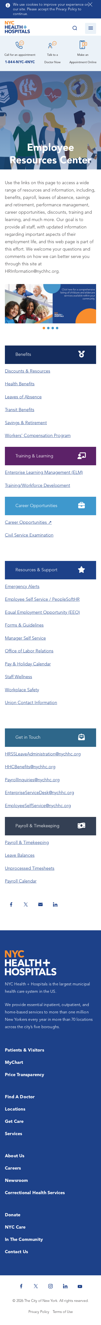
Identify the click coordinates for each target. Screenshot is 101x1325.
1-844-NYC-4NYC (20, 62)
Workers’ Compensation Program (38, 436)
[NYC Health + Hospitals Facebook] (21, 1286)
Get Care (14, 1121)
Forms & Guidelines (24, 625)
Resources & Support (36, 570)
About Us (15, 1156)
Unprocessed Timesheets (29, 868)
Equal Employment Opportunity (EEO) (42, 612)
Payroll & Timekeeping (27, 843)
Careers (13, 1168)
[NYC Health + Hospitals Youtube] (80, 1286)
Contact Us (16, 1252)
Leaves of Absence (23, 397)
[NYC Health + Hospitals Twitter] (36, 1286)
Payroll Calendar (21, 881)
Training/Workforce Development (37, 485)
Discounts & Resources (27, 371)
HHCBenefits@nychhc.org (30, 767)
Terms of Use (63, 1312)
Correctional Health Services (35, 1193)
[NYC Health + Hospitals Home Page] (17, 28)
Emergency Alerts (22, 587)
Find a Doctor (20, 1097)
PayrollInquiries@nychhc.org (32, 780)
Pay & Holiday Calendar (28, 664)
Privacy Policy (38, 1312)
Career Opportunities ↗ (28, 522)
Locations (15, 1109)
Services (13, 1134)
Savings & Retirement (26, 423)
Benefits (23, 354)
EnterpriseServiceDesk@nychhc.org (39, 793)
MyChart (14, 1062)
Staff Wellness (18, 677)
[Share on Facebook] (11, 904)
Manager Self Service (25, 638)
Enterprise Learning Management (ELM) (44, 472)
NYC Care (15, 1227)
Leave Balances (20, 855)
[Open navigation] (90, 28)
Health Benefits (20, 384)
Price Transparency (24, 1075)
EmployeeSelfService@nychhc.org (38, 806)
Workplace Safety (22, 690)
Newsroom (16, 1180)
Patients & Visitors (24, 1050)
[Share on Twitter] (26, 904)
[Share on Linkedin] (55, 904)
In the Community (24, 1239)
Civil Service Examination (29, 535)
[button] (50, 303)
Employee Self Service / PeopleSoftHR (42, 599)
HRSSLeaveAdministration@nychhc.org (43, 754)
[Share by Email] (40, 904)
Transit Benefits (19, 410)
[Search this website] (74, 28)
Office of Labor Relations (29, 651)
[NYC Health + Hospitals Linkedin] (65, 1286)
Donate (12, 1215)
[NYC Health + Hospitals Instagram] (50, 1286)
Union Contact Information (31, 703)
